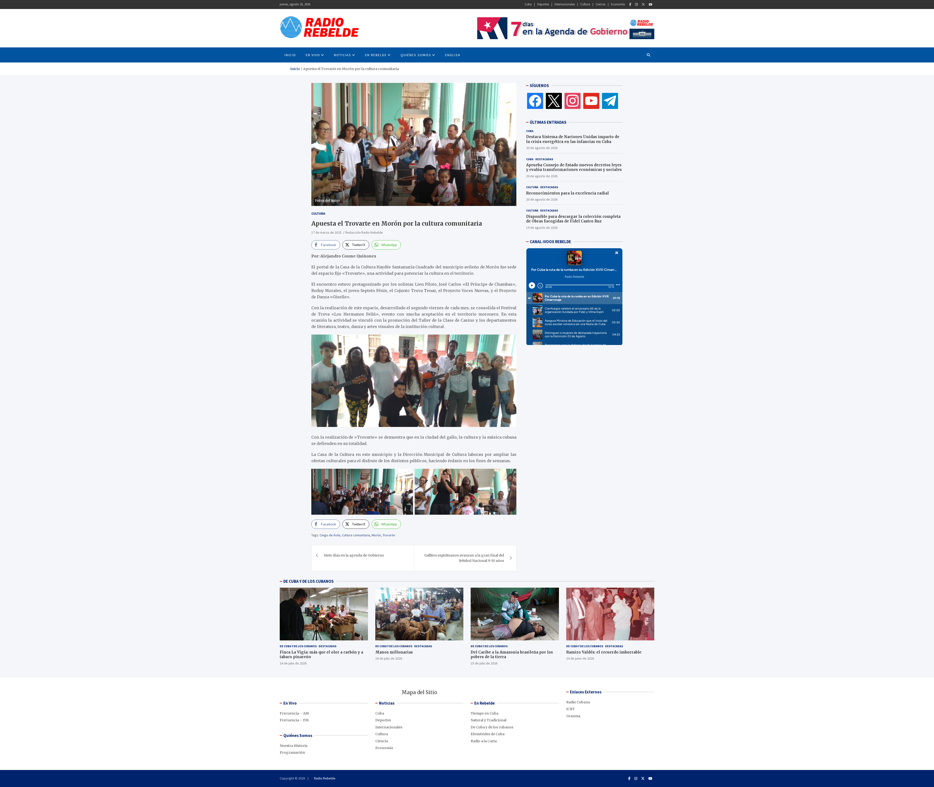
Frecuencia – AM (294, 713)
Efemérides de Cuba (487, 734)
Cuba (528, 4)
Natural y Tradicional (488, 720)
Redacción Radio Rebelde (364, 232)
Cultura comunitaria (356, 535)
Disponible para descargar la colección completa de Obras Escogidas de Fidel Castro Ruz (573, 218)
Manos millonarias (394, 652)
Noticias (342, 55)
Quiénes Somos (416, 55)
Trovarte (389, 535)
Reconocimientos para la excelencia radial (567, 193)
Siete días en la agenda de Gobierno (354, 555)
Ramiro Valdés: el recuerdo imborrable (603, 652)
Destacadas (544, 159)
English (452, 55)
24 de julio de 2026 (293, 663)
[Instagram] (636, 4)
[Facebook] (630, 4)
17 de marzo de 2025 (326, 232)
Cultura (585, 4)
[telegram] (610, 100)
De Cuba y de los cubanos (298, 646)
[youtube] (591, 100)
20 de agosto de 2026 (541, 148)
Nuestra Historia (293, 745)
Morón (376, 535)
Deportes (543, 4)
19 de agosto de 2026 (541, 227)
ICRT (570, 709)
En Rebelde (376, 55)
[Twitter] (643, 4)
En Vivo (313, 55)
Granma (573, 716)
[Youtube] (650, 4)
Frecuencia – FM (294, 720)
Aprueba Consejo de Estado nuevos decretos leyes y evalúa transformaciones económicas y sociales (574, 167)
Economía (618, 4)
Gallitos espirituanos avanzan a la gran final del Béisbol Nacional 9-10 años (464, 558)
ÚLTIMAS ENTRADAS (548, 122)
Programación (292, 752)
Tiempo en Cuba (484, 713)
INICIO (290, 55)
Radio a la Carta (484, 741)
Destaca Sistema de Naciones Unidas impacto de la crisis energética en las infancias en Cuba (572, 139)
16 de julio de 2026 (388, 658)
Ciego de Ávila (330, 535)
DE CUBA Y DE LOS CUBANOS (308, 581)
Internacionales (565, 4)
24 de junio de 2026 (580, 658)
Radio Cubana (578, 702)
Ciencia (600, 4)
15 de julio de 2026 (484, 663)
